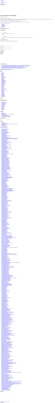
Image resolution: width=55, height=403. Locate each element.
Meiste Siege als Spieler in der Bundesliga (6, 356)
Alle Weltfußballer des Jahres (4, 301)
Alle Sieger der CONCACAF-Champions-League (7, 238)
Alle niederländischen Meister (5, 211)
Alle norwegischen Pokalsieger (5, 216)
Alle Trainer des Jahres (4, 281)
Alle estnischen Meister (4, 149)
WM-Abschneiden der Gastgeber (5, 379)
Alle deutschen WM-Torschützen (5, 142)
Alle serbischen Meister (4, 234)
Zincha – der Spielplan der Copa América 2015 (6, 385)
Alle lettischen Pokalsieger (4, 194)
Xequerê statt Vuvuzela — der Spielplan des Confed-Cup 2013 (8, 384)
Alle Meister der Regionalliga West (5, 204)
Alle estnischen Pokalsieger (4, 150)
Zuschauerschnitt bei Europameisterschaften (6, 386)
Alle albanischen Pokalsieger (4, 130)
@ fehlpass (3, 108)
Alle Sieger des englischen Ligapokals (5, 244)
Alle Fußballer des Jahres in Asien (5, 159)
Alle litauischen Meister (4, 195)
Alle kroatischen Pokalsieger (4, 193)
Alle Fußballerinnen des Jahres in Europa (6, 168)
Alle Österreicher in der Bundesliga (5, 307)
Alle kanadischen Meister (4, 187)
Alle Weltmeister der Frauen (4, 302)
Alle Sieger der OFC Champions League (6, 241)
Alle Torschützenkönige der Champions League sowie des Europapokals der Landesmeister (11, 262)
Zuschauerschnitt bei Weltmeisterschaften (6, 387)
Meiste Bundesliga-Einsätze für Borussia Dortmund (7, 344)
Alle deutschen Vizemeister (4, 141)
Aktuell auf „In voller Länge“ (7, 69)
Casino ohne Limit (12, 114)
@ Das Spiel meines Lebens (4, 102)
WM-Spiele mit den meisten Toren (5, 380)
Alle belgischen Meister (4, 133)
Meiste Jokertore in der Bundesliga (5, 354)
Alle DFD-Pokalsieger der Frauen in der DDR (6, 144)
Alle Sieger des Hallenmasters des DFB (5, 246)
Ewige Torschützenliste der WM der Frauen (6, 332)
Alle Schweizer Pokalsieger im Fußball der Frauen (7, 233)
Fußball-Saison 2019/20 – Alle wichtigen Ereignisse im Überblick (8, 335)
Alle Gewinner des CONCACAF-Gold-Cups (6, 175)
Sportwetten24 (3, 122)
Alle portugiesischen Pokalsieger (5, 223)
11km (2, 72)
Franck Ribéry (3, 25)
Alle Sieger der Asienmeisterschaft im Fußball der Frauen (7, 236)
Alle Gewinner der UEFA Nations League (6, 174)
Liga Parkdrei (3, 85)
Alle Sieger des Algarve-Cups (5, 243)
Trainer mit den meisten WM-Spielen (5, 375)
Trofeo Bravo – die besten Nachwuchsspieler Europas (7, 377)
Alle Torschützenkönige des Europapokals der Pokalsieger (7, 266)
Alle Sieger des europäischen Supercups (6, 245)
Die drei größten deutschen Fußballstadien (6, 315)
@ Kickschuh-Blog (3, 104)
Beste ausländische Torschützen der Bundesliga (6, 313)
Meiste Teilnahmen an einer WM (5, 358)
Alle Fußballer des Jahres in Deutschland (6, 162)
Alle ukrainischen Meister (4, 293)
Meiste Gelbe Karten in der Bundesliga (5, 353)
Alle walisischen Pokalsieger (4, 299)
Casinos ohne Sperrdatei (5, 123)
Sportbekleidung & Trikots (4, 124)
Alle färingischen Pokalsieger (4, 170)
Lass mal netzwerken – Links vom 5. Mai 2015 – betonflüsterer (8, 65)
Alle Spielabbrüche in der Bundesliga (5, 253)
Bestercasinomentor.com (4, 125)
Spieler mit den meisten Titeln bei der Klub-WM (6, 371)
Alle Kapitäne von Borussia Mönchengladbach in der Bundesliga (8, 190)
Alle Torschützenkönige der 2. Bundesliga (6, 260)
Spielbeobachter (3, 90)
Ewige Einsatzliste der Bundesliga (5, 323)
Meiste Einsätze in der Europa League (5, 349)
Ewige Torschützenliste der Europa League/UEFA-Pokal (7, 330)
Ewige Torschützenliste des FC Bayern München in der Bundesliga (8, 333)
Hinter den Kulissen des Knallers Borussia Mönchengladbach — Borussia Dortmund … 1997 (13, 66)
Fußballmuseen (3, 81)
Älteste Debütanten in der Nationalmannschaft (6, 389)
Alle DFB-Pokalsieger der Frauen (5, 143)
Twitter (2, 2)
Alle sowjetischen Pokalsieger (5, 251)
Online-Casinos (3, 113)
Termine (2, 1)
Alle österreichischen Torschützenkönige (6, 310)
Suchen (1, 119)
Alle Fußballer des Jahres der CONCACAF (6, 157)
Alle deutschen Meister (4, 140)
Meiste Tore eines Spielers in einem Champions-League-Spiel (8, 359)
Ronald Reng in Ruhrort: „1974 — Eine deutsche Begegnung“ (18, 67)
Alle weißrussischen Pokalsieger (5, 300)
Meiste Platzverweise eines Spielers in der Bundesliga (7, 355)
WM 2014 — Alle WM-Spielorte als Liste (6, 378)
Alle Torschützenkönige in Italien (5, 271)
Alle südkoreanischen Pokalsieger (5, 256)
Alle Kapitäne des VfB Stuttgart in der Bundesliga (7, 189)
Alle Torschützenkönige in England (5, 270)
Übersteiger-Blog (3, 95)
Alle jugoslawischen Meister (4, 186)
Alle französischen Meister (4, 156)
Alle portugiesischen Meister (4, 222)
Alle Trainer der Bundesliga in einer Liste (6, 279)
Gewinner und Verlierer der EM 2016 (5, 336)
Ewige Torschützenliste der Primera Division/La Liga (7, 331)
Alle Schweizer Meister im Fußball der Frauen (6, 232)
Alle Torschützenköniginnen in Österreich (6, 278)
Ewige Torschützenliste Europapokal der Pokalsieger (7, 334)
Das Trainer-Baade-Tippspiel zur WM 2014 (6, 314)
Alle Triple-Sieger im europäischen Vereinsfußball (7, 285)
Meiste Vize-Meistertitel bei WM (5, 361)
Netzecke (2, 87)
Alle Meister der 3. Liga (4, 199)
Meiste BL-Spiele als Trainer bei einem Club (6, 343)
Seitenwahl (3, 89)
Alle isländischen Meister (4, 183)
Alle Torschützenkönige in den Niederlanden (6, 268)
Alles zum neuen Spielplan (4, 311)
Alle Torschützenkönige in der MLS (5, 269)
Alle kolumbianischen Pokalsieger (5, 192)
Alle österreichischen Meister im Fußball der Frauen (7, 308)
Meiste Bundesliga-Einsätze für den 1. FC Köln (6, 345)
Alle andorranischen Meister (4, 131)
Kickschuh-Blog (3, 84)
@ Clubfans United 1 (4, 103)
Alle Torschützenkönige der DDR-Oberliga (6, 263)
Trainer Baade (4, 36)
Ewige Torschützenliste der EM (5, 329)
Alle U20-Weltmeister (4, 290)
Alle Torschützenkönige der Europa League (6, 264)
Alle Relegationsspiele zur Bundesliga (5, 224)
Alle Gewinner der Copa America (5, 173)
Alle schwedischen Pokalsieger (5, 231)
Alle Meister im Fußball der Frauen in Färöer (6, 205)
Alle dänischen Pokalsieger (4, 145)
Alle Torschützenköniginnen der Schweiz (6, 277)
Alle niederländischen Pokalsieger (5, 212)
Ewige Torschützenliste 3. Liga (5, 328)
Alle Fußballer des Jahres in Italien (5, 164)
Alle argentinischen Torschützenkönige (5, 132)
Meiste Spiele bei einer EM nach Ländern (6, 357)
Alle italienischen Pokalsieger (4, 185)
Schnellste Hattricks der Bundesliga (5, 367)
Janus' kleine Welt (3, 83)
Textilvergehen (3, 93)
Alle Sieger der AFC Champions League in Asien (6, 235)
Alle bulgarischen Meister (4, 136)
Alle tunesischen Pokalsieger (4, 287)
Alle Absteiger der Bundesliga (5, 129)
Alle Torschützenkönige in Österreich (5, 274)
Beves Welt (3, 75)
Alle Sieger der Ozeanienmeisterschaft (5, 242)
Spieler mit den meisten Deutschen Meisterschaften (7, 370)
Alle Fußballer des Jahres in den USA (5, 160)
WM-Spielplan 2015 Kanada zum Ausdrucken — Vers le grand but (8, 382)
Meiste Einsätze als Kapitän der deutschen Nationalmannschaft (8, 347)
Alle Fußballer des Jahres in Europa (5, 163)
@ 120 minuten (3, 109)
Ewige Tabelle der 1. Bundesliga (5, 326)
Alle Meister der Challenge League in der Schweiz (7, 200)
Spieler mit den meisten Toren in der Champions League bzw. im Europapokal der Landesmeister (11, 372)
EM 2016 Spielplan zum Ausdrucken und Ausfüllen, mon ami (8, 321)
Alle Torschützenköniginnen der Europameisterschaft (7, 276)
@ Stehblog (3, 107)
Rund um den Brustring (4, 88)
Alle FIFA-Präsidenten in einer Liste (5, 152)
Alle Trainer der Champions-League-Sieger (6, 280)
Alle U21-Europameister (4, 291)
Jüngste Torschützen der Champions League (6, 339)
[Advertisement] (27, 9)
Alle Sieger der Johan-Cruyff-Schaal (5, 240)
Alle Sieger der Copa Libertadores (5, 239)
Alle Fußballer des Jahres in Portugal (5, 165)
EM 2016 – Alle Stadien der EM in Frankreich (6, 320)
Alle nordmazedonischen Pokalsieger (5, 215)
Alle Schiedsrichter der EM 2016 (5, 227)
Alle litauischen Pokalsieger (4, 196)
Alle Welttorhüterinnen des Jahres (5, 304)
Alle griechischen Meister (4, 179)
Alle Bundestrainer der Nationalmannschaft (6, 137)
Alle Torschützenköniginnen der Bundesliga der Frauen (7, 275)
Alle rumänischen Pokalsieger (5, 225)
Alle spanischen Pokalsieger (4, 252)
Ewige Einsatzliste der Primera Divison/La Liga (6, 324)
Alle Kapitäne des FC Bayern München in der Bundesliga (7, 188)
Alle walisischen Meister (4, 298)
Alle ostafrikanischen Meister (4, 219)
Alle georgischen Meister (4, 171)
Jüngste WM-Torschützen (4, 340)
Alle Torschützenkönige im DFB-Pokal (5, 267)
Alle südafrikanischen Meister (5, 255)
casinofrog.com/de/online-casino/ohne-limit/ (6, 116)
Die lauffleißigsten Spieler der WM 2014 (6, 317)
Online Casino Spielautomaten (5, 126)
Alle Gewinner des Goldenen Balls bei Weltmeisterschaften (7, 177)
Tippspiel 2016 (3, 373)
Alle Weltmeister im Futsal (4, 303)
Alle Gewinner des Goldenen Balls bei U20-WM (6, 176)
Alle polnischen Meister (4, 221)
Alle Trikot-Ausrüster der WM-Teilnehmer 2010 (6, 283)
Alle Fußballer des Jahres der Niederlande (6, 158)
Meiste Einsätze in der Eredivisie (5, 348)
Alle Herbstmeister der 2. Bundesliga (5, 180)
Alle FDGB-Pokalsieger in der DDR (5, 151)
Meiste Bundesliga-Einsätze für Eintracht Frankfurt (7, 346)
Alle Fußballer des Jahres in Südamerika (6, 166)
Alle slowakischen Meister (4, 248)
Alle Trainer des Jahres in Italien (5, 282)
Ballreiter (2, 74)
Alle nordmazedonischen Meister (5, 214)
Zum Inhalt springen (2, 0)
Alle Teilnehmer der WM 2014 (5, 259)
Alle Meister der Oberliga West (5, 203)
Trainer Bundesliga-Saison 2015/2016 (5, 374)
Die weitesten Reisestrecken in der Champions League (7, 319)
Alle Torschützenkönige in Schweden (5, 273)
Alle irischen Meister (4, 182)
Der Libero (3, 77)
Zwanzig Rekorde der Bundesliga (5, 388)
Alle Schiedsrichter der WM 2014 (5, 228)
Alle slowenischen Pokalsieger (5, 250)
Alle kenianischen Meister (4, 191)
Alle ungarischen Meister (4, 294)
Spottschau (3, 91)
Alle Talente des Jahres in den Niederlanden (6, 258)
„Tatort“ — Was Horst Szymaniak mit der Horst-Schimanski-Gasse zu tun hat (23, 65)
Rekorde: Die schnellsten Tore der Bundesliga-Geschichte (7, 363)
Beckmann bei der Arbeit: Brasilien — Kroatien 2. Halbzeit (7, 312)
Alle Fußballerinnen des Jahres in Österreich (6, 169)
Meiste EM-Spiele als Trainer (4, 352)
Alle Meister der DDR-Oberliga (5, 201)
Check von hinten (3, 76)
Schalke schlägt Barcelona (6, 28)
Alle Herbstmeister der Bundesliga (5, 181)
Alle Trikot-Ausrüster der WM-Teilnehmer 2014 (6, 284)
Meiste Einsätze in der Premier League (5, 350)
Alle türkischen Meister (4, 288)
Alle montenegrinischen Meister (5, 209)
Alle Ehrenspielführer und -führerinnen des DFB (6, 146)
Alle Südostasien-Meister (4, 257)
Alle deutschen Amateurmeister (5, 139)
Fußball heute (3, 112)
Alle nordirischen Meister (4, 213)
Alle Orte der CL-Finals (4, 218)
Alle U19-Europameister (4, 289)
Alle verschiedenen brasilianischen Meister (6, 297)
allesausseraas (3, 73)
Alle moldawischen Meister (4, 208)
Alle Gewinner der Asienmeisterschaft (5, 172)
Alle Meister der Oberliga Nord (5, 202)
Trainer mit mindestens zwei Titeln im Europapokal (7, 376)
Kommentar (1, 45)
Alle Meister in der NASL (4, 206)
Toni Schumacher (3, 26)
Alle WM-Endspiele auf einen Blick (5, 305)
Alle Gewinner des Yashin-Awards (5, 178)
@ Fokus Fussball (3, 105)
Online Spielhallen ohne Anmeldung (5, 115)
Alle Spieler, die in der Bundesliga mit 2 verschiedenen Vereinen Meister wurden (10, 254)
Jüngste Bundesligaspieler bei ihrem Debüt (6, 338)
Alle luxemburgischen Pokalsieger (5, 197)
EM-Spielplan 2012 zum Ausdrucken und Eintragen (7, 322)
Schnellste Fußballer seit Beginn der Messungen (6, 366)
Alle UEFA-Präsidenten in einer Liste (5, 292)
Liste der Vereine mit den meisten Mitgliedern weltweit (7, 342)
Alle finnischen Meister (4, 155)
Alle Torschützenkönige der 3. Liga (5, 261)
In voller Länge (3, 82)
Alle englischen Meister (4, 148)
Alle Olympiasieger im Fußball (5, 217)
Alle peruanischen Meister (4, 220)
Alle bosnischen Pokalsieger (4, 135)
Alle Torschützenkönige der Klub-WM (5, 265)
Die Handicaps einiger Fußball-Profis (5, 316)
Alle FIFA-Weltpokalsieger (4, 154)
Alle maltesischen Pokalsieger (5, 198)
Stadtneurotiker (3, 92)
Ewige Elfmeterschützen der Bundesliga (6, 325)
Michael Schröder (3, 86)
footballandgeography (4, 80)
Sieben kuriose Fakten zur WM (5, 369)
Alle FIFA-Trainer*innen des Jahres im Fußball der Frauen (7, 153)
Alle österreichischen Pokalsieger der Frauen (6, 309)
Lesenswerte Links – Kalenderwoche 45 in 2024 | (7, 67)
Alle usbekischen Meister (4, 296)
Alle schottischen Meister (4, 229)
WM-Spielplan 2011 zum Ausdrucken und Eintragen (7, 381)
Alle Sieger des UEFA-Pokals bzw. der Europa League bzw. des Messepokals (9, 247)
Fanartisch (3, 78)
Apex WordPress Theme (2, 401)
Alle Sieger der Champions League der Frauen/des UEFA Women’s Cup (9, 237)
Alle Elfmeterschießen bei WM (5, 147)
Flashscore (3, 79)
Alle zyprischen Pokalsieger (4, 306)
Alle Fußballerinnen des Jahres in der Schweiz (6, 167)
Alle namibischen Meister (4, 210)
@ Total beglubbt (3, 106)
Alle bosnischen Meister (4, 134)
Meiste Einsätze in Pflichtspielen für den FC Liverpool (7, 351)
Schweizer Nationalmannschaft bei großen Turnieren (7, 368)
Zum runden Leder (3, 96)
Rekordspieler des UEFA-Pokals (5, 365)
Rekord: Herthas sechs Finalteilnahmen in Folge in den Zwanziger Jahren (9, 362)
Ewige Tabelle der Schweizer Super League (6, 327)
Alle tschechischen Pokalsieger (5, 286)
